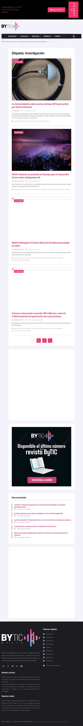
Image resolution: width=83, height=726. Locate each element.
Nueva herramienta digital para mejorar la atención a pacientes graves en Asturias (41, 534)
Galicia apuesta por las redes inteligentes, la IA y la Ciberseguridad (38, 513)
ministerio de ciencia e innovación (21, 330)
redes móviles (65, 189)
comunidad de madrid (33, 258)
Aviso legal (64, 721)
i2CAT (37, 189)
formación (46, 328)
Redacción (17, 110)
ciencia (33, 328)
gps (28, 121)
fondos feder (39, 328)
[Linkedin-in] (4, 666)
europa (20, 189)
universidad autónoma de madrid (21, 260)
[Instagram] (17, 666)
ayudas (29, 328)
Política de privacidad (40, 721)
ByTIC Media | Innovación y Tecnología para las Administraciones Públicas (24, 41)
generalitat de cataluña (28, 189)
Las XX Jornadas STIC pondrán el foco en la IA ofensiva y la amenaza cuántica (42, 520)
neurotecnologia (58, 258)
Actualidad (19, 201)
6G (17, 189)
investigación (45, 121)
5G (14, 189)
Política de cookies (54, 721)
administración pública (20, 121)
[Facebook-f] (8, 666)
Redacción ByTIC (19, 181)
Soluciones (18, 62)
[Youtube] (21, 666)
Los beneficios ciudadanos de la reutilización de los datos (35, 526)
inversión (38, 121)
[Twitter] (12, 666)
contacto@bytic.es (8, 7)
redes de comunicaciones (54, 189)
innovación (32, 121)
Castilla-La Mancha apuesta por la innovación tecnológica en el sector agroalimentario (39, 506)
